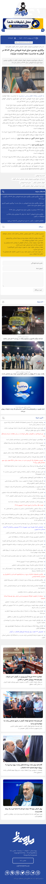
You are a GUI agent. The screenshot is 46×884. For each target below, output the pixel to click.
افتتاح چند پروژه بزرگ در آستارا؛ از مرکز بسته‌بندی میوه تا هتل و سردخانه (25, 612)
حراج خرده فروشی (25, 183)
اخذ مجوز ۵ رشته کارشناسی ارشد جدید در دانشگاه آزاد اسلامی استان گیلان (23, 636)
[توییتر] (22, 873)
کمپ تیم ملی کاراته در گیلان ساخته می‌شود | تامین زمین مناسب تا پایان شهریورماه (24, 473)
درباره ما (20, 851)
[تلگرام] (33, 873)
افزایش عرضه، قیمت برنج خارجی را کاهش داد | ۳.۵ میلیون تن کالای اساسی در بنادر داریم (24, 606)
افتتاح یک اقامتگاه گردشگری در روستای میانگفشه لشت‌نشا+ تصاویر (23, 492)
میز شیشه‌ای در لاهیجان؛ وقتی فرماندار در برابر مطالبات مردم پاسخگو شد (23, 435)
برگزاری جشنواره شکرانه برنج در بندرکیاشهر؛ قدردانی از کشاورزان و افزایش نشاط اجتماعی (24, 575)
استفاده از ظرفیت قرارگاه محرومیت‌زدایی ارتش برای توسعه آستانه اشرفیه (24, 597)
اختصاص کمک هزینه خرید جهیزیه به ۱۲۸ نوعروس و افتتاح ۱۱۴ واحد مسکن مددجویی (24, 528)
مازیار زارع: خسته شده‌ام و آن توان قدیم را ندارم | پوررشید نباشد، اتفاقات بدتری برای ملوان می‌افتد (24, 429)
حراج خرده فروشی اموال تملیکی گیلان (33, 186)
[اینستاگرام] (38, 873)
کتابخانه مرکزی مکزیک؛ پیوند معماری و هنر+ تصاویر (28, 565)
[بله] (12, 873)
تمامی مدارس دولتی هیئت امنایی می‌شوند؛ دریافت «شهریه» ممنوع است (23, 545)
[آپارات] (7, 873)
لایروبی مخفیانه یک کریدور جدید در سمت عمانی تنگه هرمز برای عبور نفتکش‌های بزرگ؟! (23, 461)
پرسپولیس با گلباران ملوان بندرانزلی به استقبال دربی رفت (26, 449)
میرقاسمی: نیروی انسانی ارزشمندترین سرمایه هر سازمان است (25, 439)
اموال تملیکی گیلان (39, 183)
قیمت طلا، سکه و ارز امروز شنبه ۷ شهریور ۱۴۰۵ (29, 505)
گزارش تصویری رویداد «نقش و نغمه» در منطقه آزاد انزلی (25, 537)
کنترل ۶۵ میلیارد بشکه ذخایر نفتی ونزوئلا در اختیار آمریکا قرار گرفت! (23, 541)
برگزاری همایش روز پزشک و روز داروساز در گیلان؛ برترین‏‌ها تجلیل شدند (24, 581)
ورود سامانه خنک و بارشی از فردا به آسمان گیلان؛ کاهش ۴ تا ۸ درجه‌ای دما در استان (25, 497)
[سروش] (28, 873)
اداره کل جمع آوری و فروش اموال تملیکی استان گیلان (28, 179)
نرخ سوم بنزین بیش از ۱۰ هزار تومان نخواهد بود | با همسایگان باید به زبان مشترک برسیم (23, 569)
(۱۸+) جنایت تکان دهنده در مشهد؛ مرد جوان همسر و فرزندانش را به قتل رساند (23, 557)
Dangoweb (33, 855)
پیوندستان (33, 851)
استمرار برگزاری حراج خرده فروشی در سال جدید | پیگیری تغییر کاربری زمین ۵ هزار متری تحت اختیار (23, 204)
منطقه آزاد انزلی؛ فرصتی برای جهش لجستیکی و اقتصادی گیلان (25, 533)
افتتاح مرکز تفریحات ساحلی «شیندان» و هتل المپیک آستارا (26, 457)
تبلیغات (26, 851)
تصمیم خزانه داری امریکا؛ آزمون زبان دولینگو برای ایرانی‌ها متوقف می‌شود (24, 444)
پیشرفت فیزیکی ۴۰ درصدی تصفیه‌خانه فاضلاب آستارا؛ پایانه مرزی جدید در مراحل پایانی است (24, 423)
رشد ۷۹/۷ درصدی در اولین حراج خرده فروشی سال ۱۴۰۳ (26, 210)
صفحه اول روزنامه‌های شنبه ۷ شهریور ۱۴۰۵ (30, 562)
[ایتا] (17, 873)
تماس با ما (13, 851)
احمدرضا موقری (40, 176)
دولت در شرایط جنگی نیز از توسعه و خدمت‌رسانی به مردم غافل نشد (23, 524)
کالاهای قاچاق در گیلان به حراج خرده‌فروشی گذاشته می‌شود (25, 221)
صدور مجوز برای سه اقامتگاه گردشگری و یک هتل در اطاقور (25, 617)
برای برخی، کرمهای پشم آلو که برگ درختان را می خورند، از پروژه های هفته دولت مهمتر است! (24, 551)
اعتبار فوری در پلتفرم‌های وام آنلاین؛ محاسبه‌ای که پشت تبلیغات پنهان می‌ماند (25, 488)
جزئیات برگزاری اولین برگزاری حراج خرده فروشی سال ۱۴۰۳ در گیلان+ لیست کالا (24, 197)
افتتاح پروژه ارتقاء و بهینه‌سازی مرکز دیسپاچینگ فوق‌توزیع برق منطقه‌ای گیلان (25, 627)
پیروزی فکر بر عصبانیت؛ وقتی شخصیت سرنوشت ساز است (26, 502)
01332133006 (23, 866)
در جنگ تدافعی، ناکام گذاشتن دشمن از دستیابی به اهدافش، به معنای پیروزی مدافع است (24, 510)
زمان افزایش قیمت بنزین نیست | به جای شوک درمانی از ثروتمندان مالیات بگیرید (24, 621)
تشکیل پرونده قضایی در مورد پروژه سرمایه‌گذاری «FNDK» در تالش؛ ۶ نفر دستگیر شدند (23, 519)
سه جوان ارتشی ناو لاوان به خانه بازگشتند (30, 592)
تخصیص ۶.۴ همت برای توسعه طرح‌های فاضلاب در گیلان (26, 632)
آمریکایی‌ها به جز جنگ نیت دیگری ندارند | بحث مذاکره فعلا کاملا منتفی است (24, 467)
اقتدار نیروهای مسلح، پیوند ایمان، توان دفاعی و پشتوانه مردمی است (22, 514)
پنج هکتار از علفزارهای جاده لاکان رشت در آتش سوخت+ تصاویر (24, 602)
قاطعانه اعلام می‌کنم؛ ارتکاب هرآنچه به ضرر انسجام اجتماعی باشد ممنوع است (24, 587)
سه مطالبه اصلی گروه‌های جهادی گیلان (32, 477)
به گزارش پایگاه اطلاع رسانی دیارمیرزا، (31, 96)
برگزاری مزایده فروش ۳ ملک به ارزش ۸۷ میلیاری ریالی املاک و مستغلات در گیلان (26, 215)
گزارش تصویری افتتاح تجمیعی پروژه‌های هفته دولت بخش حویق (23, 453)
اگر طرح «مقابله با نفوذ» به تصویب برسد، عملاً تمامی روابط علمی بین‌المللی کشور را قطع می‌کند (25, 482)
